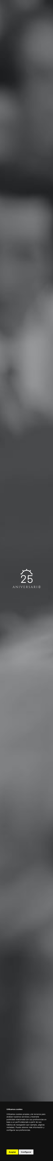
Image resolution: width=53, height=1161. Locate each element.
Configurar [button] (26, 1152)
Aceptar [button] (12, 1152)
